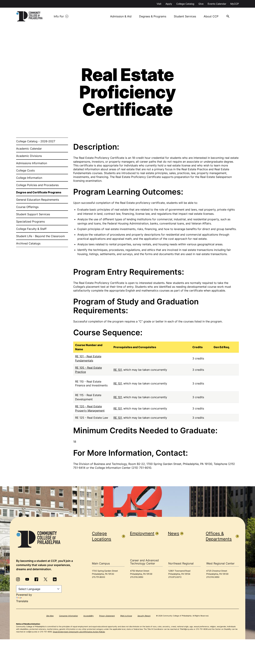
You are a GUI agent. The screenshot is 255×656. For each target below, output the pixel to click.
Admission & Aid (120, 16)
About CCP (211, 16)
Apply (168, 3)
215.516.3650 (136, 577)
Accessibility (88, 616)
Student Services (185, 16)
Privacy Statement (107, 616)
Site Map (50, 616)
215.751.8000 (98, 577)
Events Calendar (217, 3)
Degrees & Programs (152, 16)
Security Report (144, 616)
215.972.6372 (174, 577)
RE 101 (117, 369)
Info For (59, 16)
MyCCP (234, 3)
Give (200, 3)
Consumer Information (68, 616)
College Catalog (185, 3)
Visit (159, 3)
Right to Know (126, 616)
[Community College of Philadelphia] (29, 16)
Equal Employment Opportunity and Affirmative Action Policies (79, 632)
